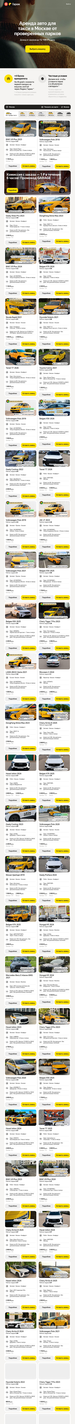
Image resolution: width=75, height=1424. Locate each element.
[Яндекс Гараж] (12, 4)
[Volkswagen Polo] (20, 1067)
